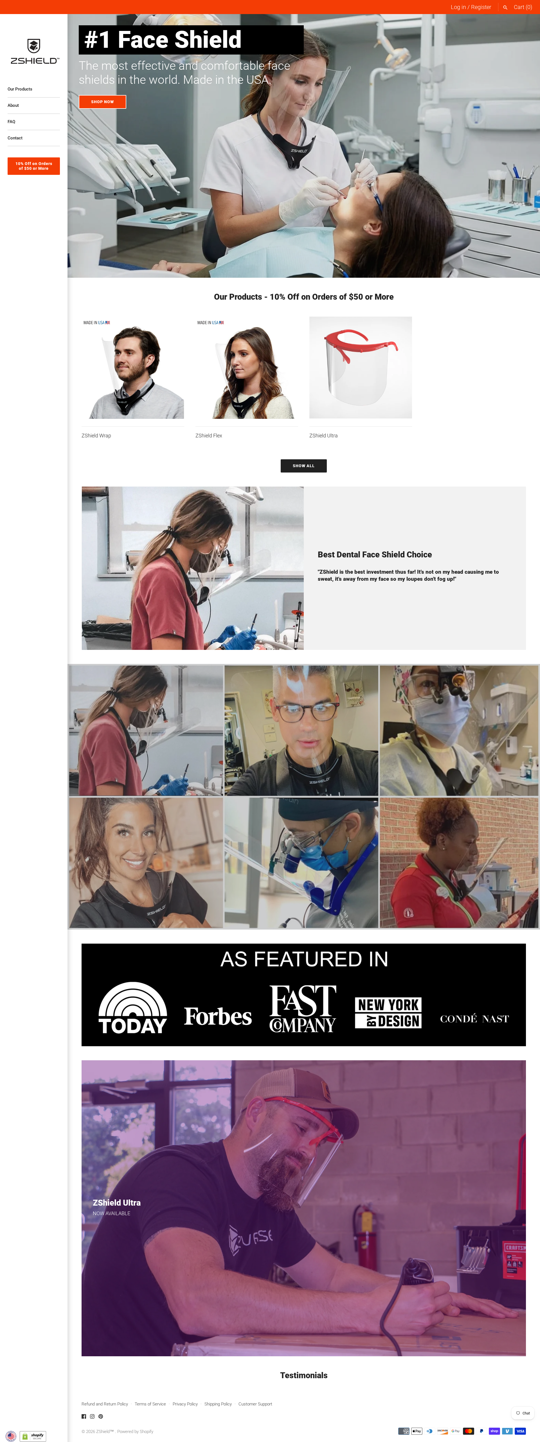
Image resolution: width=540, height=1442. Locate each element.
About (13, 105)
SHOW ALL (304, 466)
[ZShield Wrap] (133, 367)
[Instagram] (92, 1418)
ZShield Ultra (323, 436)
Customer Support (255, 1404)
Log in (458, 7)
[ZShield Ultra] (360, 367)
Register (481, 7)
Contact (15, 138)
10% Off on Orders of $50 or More (33, 166)
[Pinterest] (100, 1418)
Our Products (20, 89)
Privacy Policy (185, 1404)
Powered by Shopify (135, 1431)
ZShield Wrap (96, 436)
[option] (304, 146)
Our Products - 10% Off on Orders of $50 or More (304, 297)
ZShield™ (105, 1431)
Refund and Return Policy (105, 1404)
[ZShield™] (34, 45)
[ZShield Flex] (246, 367)
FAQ (11, 121)
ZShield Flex (208, 436)
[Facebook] (84, 1418)
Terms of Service (150, 1404)
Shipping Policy (218, 1404)
